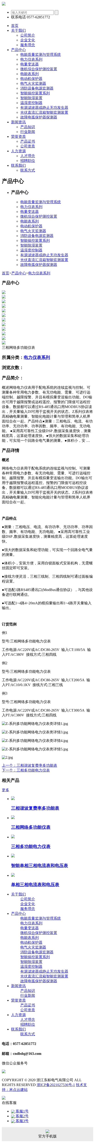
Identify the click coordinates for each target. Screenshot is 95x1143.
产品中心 (18, 273)
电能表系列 (29, 74)
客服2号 (22, 1116)
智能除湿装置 (31, 98)
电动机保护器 (31, 79)
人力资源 (18, 1015)
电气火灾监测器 (33, 83)
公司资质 (27, 146)
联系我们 (18, 1029)
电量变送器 (29, 64)
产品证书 (27, 141)
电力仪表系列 (31, 59)
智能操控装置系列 (35, 93)
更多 (5, 790)
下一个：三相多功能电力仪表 (26, 770)
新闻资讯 (18, 986)
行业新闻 (27, 132)
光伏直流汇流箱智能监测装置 (44, 112)
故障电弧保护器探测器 (38, 117)
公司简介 (27, 35)
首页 (5, 273)
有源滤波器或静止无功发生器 (44, 108)
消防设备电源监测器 (36, 88)
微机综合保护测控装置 (38, 69)
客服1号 (22, 1111)
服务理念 (27, 45)
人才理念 (27, 156)
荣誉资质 (18, 1000)
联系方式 (27, 170)
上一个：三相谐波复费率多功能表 (29, 765)
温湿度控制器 (31, 103)
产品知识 (27, 127)
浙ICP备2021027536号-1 (56, 1085)
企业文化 (27, 40)
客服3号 (22, 1121)
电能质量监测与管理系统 (40, 54)
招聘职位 (27, 161)
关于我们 (18, 894)
